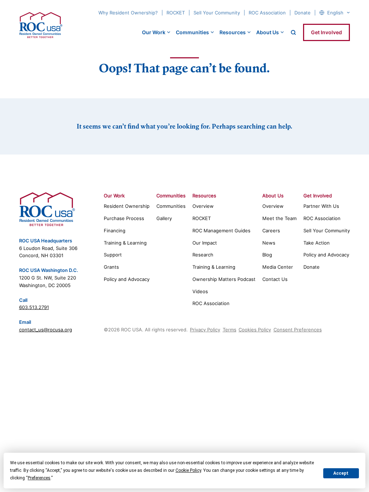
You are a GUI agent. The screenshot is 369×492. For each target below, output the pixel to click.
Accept (340, 473)
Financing (114, 230)
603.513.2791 (34, 307)
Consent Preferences (298, 329)
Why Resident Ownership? (128, 12)
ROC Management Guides (221, 230)
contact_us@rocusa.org (45, 329)
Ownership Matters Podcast (223, 279)
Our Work (153, 32)
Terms (229, 329)
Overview (203, 206)
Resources (232, 32)
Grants (111, 267)
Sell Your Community (217, 12)
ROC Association (267, 12)
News (268, 243)
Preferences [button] (39, 477)
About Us (267, 32)
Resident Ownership (127, 206)
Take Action (316, 243)
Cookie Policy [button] (188, 470)
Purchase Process (124, 218)
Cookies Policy (255, 329)
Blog (267, 255)
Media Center (277, 267)
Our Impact (204, 243)
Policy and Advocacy (127, 279)
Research (202, 255)
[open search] (293, 32)
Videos (200, 291)
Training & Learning (125, 243)
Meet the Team (279, 218)
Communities (192, 32)
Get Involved (326, 32)
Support (113, 255)
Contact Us (275, 279)
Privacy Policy (205, 329)
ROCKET (175, 12)
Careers (271, 230)
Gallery (164, 218)
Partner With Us (321, 206)
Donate (302, 12)
